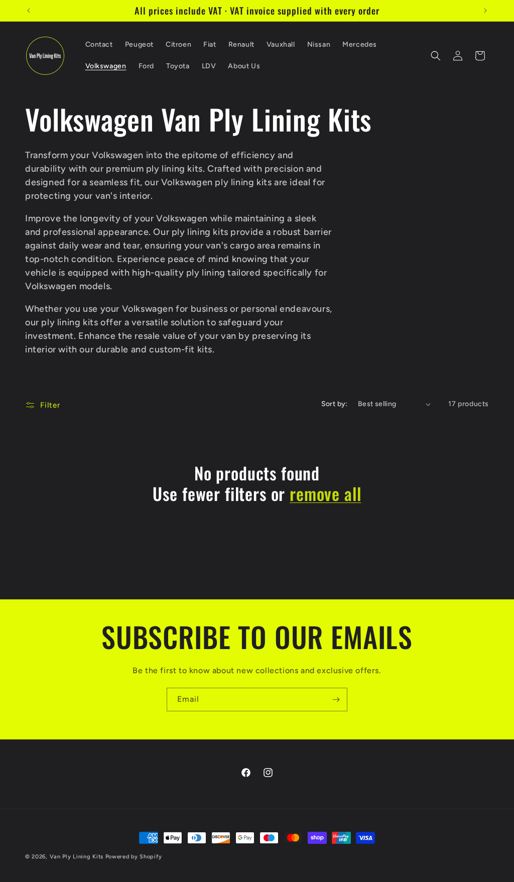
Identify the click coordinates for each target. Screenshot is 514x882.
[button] (436, 56)
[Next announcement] (485, 10)
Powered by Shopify (133, 856)
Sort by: (334, 404)
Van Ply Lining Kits (76, 856)
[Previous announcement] (29, 10)
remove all (325, 493)
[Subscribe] (336, 699)
